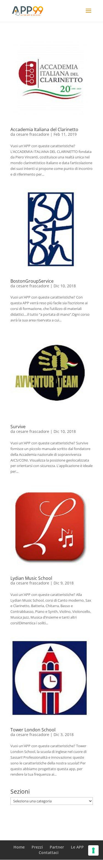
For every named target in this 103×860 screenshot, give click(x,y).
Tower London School (32, 730)
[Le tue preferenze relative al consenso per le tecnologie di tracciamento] (93, 850)
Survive (18, 427)
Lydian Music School (31, 578)
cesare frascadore (32, 134)
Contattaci (49, 852)
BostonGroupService (32, 281)
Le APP (77, 847)
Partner (57, 847)
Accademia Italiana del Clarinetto (44, 129)
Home (19, 847)
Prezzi (37, 847)
